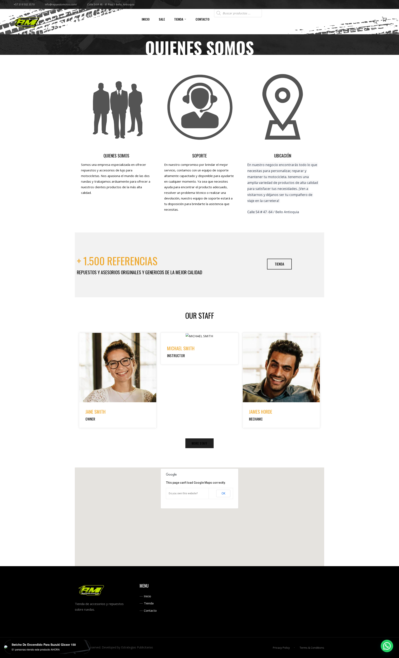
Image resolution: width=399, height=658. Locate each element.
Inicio (147, 596)
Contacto (150, 610)
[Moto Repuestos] (27, 21)
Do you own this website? (183, 493)
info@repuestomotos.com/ (61, 4)
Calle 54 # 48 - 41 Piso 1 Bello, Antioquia (110, 4)
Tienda (149, 603)
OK (223, 493)
